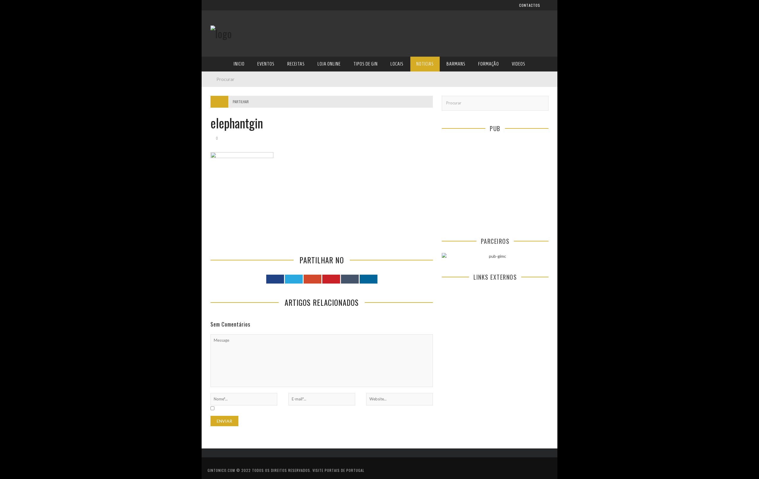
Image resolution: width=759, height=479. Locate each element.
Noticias (219, 144)
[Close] (210, 9)
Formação (221, 168)
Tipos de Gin (223, 120)
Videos (217, 181)
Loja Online (222, 108)
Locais (217, 132)
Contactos (222, 39)
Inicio (216, 71)
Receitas (219, 96)
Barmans (219, 156)
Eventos (219, 83)
